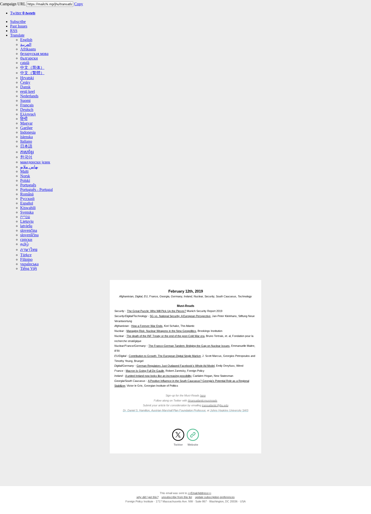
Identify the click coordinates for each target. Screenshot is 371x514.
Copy (78, 4)
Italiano (26, 141)
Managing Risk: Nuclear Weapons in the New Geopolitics (161, 330)
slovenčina (28, 230)
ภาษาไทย (28, 249)
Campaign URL (12, 4)
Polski (25, 180)
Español (26, 203)
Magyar (26, 123)
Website (193, 444)
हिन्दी (24, 119)
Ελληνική (28, 114)
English (26, 40)
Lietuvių (27, 221)
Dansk (25, 87)
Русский (27, 198)
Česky (25, 82)
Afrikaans (28, 49)
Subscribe (18, 21)
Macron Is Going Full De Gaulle (145, 370)
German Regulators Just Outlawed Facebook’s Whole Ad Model (176, 365)
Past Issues (18, 26)
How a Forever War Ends (147, 325)
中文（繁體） (32, 73)
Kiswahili (28, 208)
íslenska (26, 137)
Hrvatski (27, 78)
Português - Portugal (36, 189)
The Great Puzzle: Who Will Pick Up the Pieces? (156, 310)
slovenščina (29, 235)
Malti (24, 171)
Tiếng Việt (28, 268)
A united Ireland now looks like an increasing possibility (158, 375)
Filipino (26, 259)
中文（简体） (32, 67)
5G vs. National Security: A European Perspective (180, 316)
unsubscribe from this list (177, 497)
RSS (13, 30)
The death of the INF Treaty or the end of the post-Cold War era (165, 335)
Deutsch (26, 109)
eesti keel (27, 91)
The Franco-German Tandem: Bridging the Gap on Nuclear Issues (189, 345)
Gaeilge (26, 128)
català (24, 63)
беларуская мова (34, 53)
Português (28, 185)
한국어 (26, 157)
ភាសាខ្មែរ (27, 152)
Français (27, 105)
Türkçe (26, 255)
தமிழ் (24, 244)
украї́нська (29, 264)
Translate (17, 35)
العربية (25, 44)
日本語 (26, 146)
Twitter (22, 13)
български (29, 58)
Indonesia (28, 132)
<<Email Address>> (199, 493)
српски (26, 239)
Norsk (25, 176)
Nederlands (29, 96)
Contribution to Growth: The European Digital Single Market (165, 355)
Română (27, 194)
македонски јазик (35, 162)
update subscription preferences (215, 497)
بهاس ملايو (29, 167)
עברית (25, 217)
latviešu (26, 226)
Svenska (27, 212)
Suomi (25, 100)
